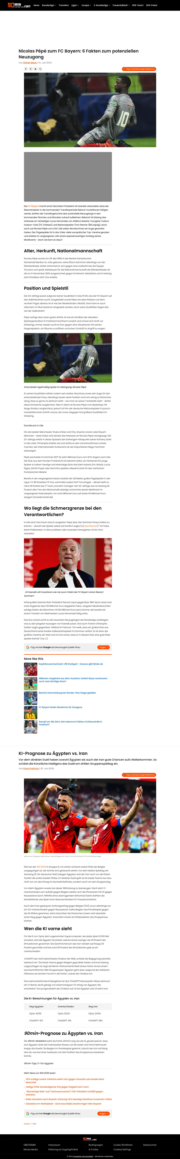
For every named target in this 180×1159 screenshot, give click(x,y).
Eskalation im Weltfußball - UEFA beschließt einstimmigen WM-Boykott (63, 1103)
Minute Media (31, 1149)
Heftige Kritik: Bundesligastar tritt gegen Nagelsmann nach (57, 1086)
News (36, 5)
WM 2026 (41, 866)
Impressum (54, 1144)
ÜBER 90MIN (30, 1144)
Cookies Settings (122, 1149)
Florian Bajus (30, 62)
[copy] (40, 69)
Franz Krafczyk (31, 768)
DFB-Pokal (151, 5)
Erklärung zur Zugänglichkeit (63, 1149)
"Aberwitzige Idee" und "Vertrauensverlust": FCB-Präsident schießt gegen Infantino (64, 1093)
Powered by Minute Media (83, 1156)
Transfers (64, 5)
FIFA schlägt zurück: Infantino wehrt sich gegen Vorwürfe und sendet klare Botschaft (65, 1081)
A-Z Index (93, 1149)
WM (34, 1123)
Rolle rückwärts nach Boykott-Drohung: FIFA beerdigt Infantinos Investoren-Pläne (69, 1099)
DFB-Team (137, 5)
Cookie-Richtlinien (123, 1144)
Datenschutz (149, 1144)
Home (27, 1123)
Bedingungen (96, 1144)
